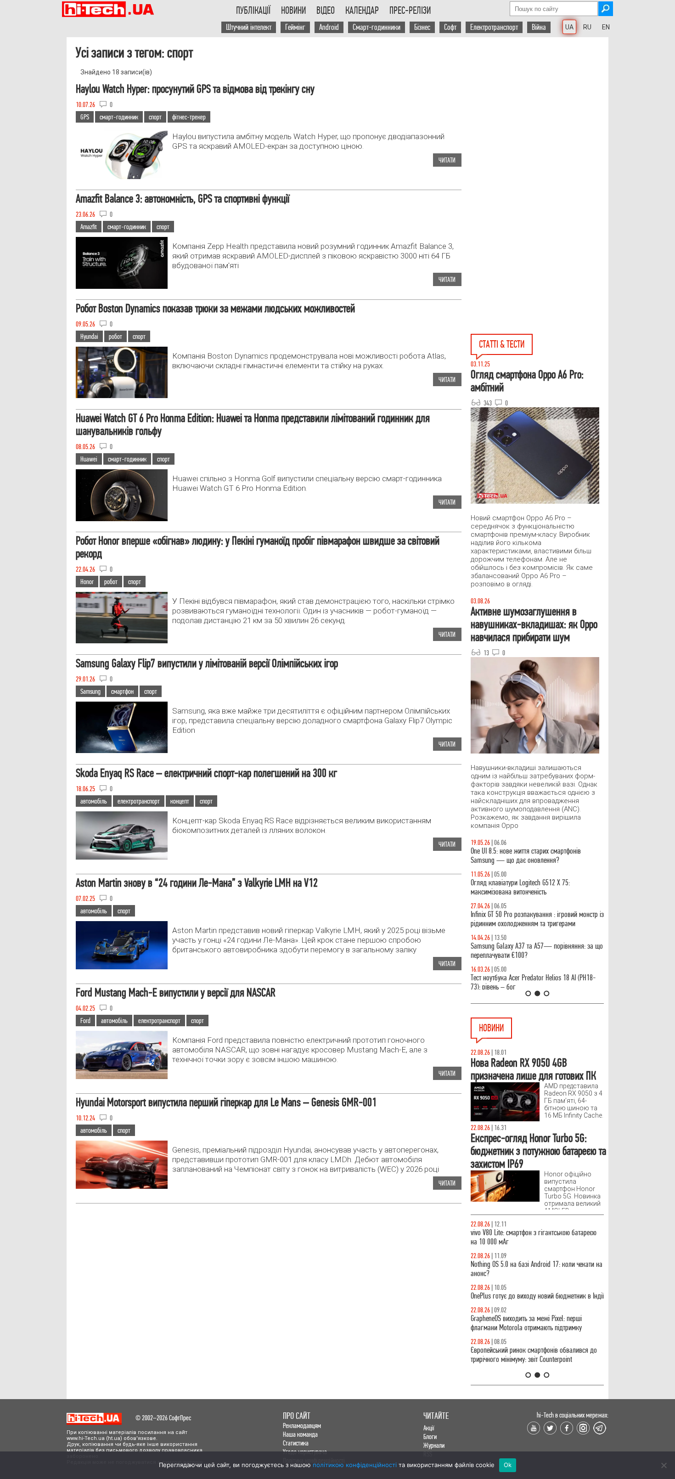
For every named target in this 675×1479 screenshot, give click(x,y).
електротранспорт (139, 801)
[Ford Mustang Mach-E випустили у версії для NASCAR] (122, 1076)
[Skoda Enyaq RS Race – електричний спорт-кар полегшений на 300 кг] (122, 857)
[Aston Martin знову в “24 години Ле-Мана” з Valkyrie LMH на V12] (122, 966)
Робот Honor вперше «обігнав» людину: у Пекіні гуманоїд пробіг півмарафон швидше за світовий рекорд (257, 547)
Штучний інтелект (248, 27)
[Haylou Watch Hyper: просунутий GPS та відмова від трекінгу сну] (122, 176)
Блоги (430, 1436)
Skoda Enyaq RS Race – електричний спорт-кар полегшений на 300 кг (206, 773)
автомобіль (93, 801)
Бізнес (422, 27)
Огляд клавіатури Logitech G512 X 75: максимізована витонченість (520, 887)
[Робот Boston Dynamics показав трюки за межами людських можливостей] (122, 395)
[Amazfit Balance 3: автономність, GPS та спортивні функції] (122, 286)
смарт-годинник (119, 116)
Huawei (88, 459)
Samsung (90, 691)
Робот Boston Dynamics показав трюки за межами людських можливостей (215, 308)
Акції (428, 1427)
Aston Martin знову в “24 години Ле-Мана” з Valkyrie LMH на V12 (197, 883)
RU (587, 27)
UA (569, 27)
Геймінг (295, 27)
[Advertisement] (539, 140)
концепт (179, 801)
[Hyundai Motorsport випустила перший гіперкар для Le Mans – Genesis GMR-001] (122, 1186)
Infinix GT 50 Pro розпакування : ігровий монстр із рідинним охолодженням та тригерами (537, 919)
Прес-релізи (410, 11)
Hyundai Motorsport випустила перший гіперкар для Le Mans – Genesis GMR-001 (226, 1102)
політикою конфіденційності (355, 1464)
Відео (325, 11)
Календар (362, 11)
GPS (84, 116)
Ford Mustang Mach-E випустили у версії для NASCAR (176, 992)
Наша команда (300, 1434)
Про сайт (296, 1416)
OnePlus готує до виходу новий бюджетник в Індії (537, 1296)
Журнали (433, 1445)
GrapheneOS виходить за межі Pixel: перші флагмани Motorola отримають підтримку (526, 1323)
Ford (85, 1020)
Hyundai (89, 336)
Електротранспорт (494, 27)
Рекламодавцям (302, 1425)
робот (115, 336)
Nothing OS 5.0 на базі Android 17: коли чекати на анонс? (536, 1269)
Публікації (253, 11)
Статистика (296, 1443)
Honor (87, 581)
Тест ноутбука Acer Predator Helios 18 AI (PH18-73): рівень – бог (533, 982)
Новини (293, 11)
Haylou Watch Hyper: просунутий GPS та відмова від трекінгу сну (195, 89)
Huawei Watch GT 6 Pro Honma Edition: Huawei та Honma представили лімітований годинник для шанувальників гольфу (253, 424)
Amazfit (88, 226)
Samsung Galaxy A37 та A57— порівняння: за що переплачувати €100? (537, 950)
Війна (539, 27)
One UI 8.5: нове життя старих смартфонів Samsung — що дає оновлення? (526, 855)
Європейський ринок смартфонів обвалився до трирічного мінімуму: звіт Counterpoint (534, 1354)
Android (329, 27)
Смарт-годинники (376, 27)
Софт (450, 27)
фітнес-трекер (189, 116)
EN (606, 27)
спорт (155, 116)
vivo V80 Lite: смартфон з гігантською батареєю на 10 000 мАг (533, 1237)
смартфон (122, 691)
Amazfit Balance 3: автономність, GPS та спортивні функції (182, 198)
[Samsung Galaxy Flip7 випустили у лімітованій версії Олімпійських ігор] (122, 750)
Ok (508, 1464)
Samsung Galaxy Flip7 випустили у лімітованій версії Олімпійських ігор (207, 663)
